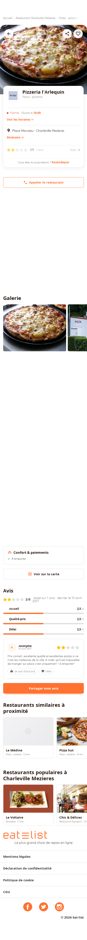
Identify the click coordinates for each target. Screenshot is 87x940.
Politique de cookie (18, 880)
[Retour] (9, 33)
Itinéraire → (15, 137)
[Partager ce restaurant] (67, 33)
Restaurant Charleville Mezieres (35, 18)
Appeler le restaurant (46, 182)
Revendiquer (60, 162)
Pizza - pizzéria (68, 18)
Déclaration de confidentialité (27, 868)
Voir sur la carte (46, 574)
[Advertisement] (43, 241)
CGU (6, 892)
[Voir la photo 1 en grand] (34, 327)
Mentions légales (16, 857)
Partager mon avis (43, 688)
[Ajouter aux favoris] (78, 33)
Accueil (7, 18)
